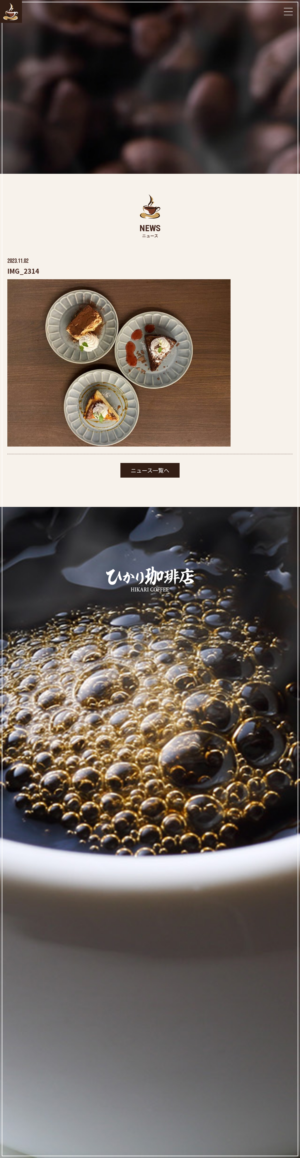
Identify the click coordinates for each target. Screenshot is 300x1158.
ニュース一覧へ (150, 470)
